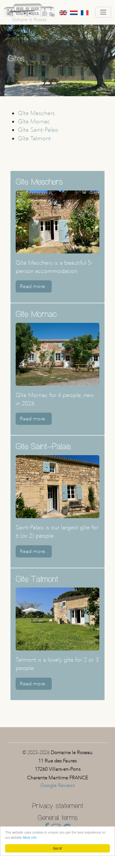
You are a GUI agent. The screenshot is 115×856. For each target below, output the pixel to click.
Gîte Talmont (34, 138)
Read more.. (34, 286)
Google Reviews (57, 785)
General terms (57, 816)
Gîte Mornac (34, 121)
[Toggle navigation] (103, 12)
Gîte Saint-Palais (38, 129)
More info (30, 837)
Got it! (57, 848)
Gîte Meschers (36, 113)
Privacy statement (57, 804)
